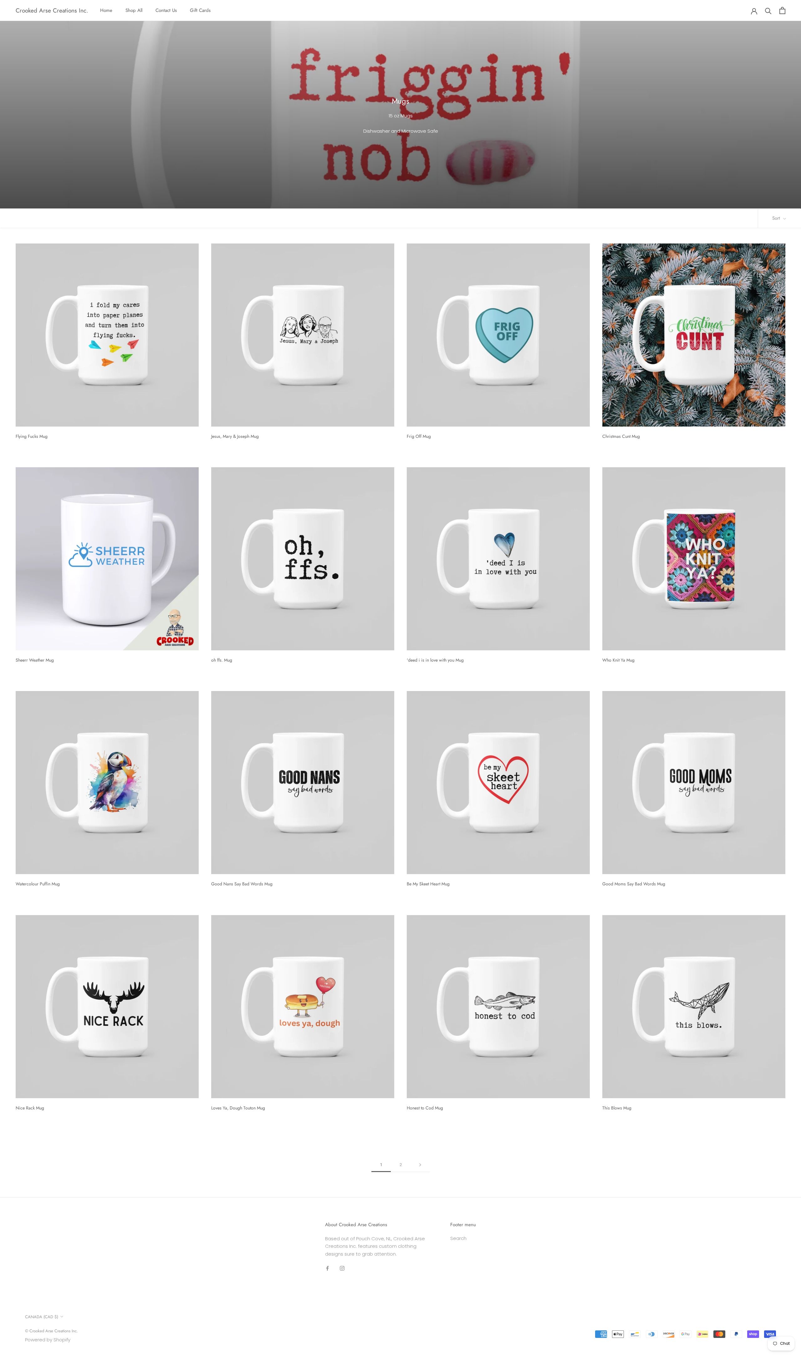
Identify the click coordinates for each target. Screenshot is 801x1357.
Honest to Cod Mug (425, 1108)
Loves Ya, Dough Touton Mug (238, 1108)
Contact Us (166, 10)
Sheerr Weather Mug (35, 660)
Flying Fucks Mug (32, 436)
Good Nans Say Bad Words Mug (242, 884)
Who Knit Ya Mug (618, 660)
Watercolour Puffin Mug (38, 884)
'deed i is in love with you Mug (435, 660)
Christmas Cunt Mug (621, 436)
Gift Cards (200, 10)
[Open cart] (782, 10)
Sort (777, 218)
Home (106, 10)
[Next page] (420, 1165)
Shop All (133, 10)
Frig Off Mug (419, 436)
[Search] (768, 10)
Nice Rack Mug (30, 1108)
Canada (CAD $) (41, 1317)
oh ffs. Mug (221, 660)
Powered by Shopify (47, 1339)
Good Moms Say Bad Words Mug (633, 884)
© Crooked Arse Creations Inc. (51, 1331)
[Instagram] (342, 1268)
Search (458, 1238)
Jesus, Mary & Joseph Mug (235, 436)
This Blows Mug (616, 1108)
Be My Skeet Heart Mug (428, 884)
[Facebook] (327, 1268)
